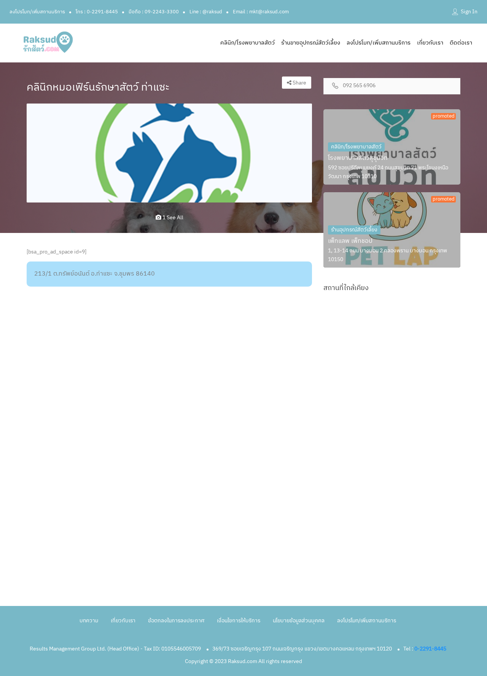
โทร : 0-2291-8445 (97, 12)
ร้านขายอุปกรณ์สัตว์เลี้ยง (310, 43)
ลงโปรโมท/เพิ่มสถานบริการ (37, 12)
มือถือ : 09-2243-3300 (154, 12)
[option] (169, 153)
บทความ (89, 620)
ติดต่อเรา (461, 43)
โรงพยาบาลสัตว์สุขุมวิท (358, 158)
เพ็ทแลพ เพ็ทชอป (350, 241)
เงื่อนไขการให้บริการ (238, 620)
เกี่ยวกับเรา (430, 43)
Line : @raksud (205, 12)
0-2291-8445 (430, 648)
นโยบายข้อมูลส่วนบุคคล (299, 620)
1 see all (172, 217)
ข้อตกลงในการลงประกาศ (176, 620)
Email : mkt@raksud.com (261, 12)
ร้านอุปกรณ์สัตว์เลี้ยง (354, 229)
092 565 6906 (359, 86)
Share (298, 82)
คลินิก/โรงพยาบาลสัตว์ (247, 43)
